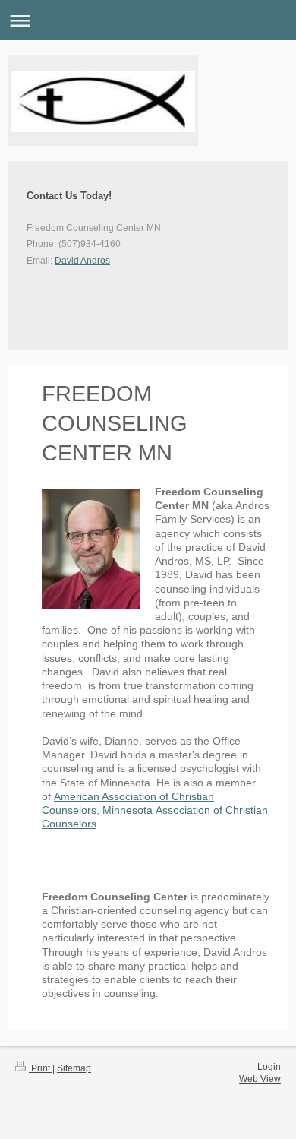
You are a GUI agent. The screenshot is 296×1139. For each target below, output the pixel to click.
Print (40, 1068)
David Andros (82, 260)
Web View (260, 1079)
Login (269, 1066)
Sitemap (74, 1068)
